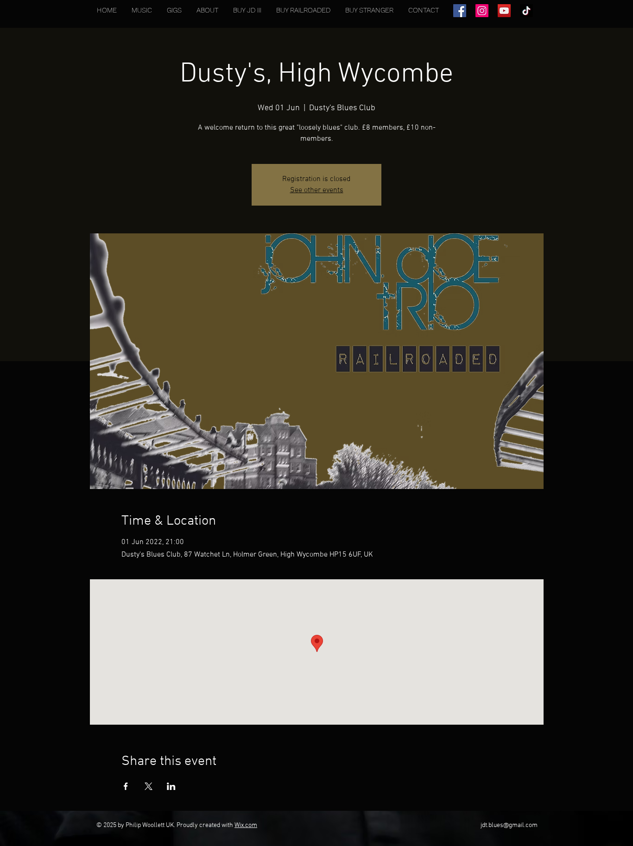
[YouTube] (504, 10)
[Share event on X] (148, 786)
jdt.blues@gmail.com (509, 825)
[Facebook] (459, 10)
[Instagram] (481, 10)
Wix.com (245, 825)
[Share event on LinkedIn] (171, 786)
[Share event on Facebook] (125, 786)
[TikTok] (526, 10)
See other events (316, 190)
